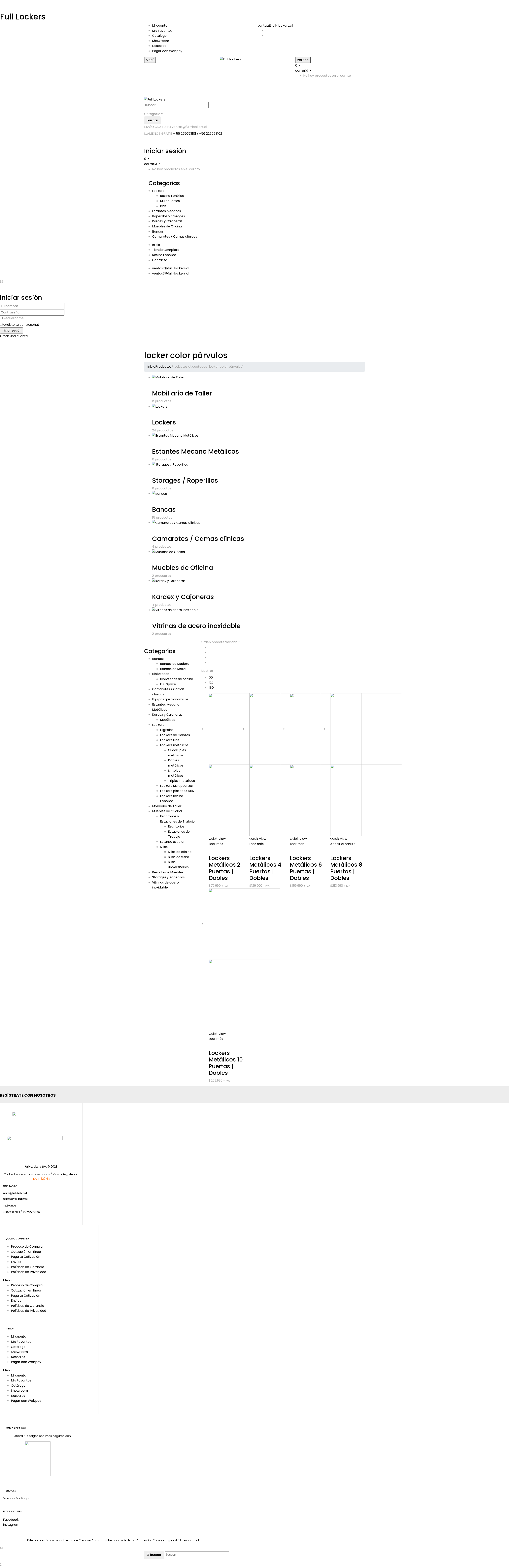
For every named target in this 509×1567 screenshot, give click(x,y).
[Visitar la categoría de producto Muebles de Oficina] (168, 551)
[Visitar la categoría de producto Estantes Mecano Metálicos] (175, 435)
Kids (163, 206)
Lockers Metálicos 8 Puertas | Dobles (346, 868)
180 (211, 687)
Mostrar (207, 670)
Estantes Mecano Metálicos (195, 451)
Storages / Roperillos (185, 480)
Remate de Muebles (167, 872)
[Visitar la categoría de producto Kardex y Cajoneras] (169, 580)
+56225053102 (31, 1212)
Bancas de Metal (173, 669)
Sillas (164, 847)
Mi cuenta (159, 25)
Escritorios (176, 826)
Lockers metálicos (174, 745)
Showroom (160, 41)
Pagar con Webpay (167, 51)
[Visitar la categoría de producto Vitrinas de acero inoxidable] (175, 610)
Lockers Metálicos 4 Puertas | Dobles (265, 868)
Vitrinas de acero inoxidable (196, 625)
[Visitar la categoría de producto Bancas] (159, 493)
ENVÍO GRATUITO (157, 127)
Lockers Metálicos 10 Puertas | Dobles (226, 1063)
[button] (43, 1280)
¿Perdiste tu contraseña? (20, 324)
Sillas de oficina (179, 852)
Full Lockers (23, 16)
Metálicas (167, 719)
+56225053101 (11, 1212)
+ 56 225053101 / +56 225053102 (197, 133)
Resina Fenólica (172, 195)
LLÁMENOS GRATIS (158, 133)
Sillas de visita (178, 857)
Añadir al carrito (343, 844)
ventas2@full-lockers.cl (170, 268)
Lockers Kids (169, 740)
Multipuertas (170, 201)
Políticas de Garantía (27, 1267)
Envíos (16, 1262)
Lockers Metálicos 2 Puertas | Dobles (224, 868)
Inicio (151, 366)
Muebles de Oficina (182, 567)
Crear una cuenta (14, 336)
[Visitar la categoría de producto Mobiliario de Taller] (168, 377)
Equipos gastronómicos (170, 699)
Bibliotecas (160, 674)
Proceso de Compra (27, 1246)
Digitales (166, 730)
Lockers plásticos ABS (177, 791)
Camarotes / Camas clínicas (198, 538)
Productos (163, 366)
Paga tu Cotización (25, 1256)
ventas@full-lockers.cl (275, 25)
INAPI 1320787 (41, 1179)
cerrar (300, 70)
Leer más (216, 844)
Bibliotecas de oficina (176, 679)
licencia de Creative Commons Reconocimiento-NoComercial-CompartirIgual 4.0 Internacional (130, 1540)
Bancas (164, 509)
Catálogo (159, 35)
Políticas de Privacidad (28, 1272)
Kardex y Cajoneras (183, 596)
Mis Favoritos (162, 30)
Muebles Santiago (16, 1498)
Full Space (168, 684)
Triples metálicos (181, 780)
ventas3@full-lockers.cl (170, 273)
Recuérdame (13, 318)
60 (211, 677)
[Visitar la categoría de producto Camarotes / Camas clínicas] (176, 522)
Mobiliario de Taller (182, 393)
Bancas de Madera (174, 663)
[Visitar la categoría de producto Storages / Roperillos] (170, 464)
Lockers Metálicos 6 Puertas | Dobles (306, 868)
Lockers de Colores (175, 735)
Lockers (164, 422)
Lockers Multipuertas (176, 785)
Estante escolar (172, 841)
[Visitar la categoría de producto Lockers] (159, 406)
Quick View (217, 838)
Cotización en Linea (26, 1251)
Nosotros (159, 46)
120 (211, 682)
